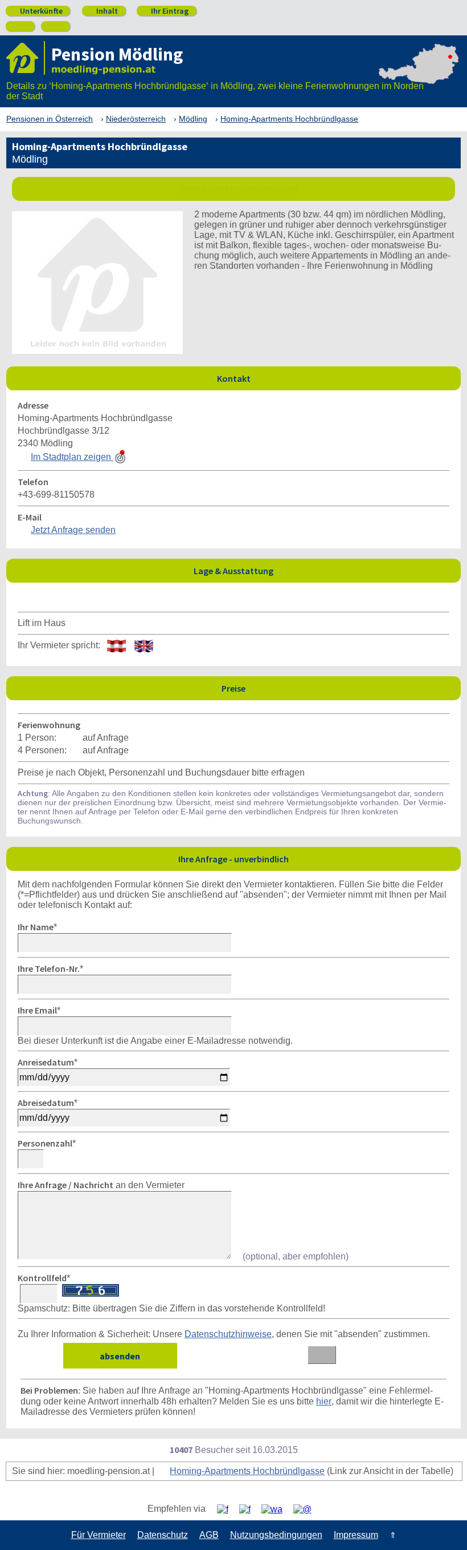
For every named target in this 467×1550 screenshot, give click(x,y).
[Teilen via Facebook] (227, 1509)
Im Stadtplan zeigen (72, 457)
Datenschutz (162, 1535)
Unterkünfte (37, 11)
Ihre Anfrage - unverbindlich (316, 859)
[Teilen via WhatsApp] (276, 1509)
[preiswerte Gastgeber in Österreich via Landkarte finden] (418, 80)
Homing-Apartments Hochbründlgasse (247, 1471)
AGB (209, 1535)
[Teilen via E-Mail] (306, 1509)
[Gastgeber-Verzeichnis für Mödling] (25, 58)
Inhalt (103, 11)
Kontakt (336, 378)
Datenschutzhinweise (228, 1334)
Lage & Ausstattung (324, 570)
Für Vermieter (98, 1535)
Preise (338, 688)
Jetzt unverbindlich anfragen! (238, 188)
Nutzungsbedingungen (276, 1535)
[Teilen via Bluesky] (249, 1509)
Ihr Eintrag (165, 11)
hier (323, 1401)
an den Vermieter (101, 1185)
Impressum (356, 1535)
